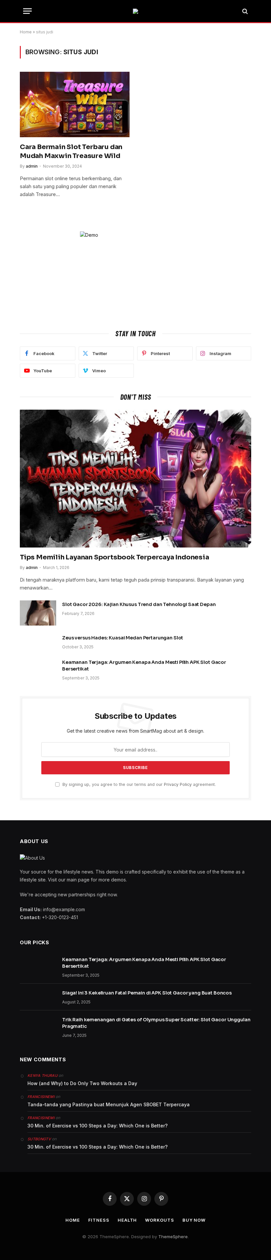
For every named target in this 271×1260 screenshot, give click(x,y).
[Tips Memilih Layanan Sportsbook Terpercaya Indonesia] (135, 479)
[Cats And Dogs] (135, 11)
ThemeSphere (173, 1236)
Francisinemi (41, 1096)
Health (127, 1220)
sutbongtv (39, 1139)
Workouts (159, 1220)
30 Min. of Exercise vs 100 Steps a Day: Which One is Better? (97, 1125)
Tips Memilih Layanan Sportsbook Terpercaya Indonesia (114, 557)
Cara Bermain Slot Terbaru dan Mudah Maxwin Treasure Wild (71, 151)
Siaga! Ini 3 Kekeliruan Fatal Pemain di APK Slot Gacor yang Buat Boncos (147, 993)
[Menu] (27, 11)
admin (32, 166)
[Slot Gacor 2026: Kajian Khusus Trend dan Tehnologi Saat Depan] (38, 613)
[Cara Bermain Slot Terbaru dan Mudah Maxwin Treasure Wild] (75, 104)
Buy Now (194, 1220)
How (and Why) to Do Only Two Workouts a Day (82, 1083)
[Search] (244, 11)
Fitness (98, 1220)
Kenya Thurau (42, 1075)
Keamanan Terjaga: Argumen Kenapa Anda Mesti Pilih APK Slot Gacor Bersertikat (144, 665)
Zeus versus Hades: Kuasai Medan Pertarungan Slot (122, 638)
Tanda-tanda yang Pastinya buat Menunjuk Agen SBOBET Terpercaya (108, 1104)
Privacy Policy (178, 784)
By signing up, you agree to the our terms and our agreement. (138, 784)
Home (26, 31)
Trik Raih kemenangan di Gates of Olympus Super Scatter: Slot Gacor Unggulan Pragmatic (156, 1023)
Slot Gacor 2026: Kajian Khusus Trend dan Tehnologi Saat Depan (138, 604)
